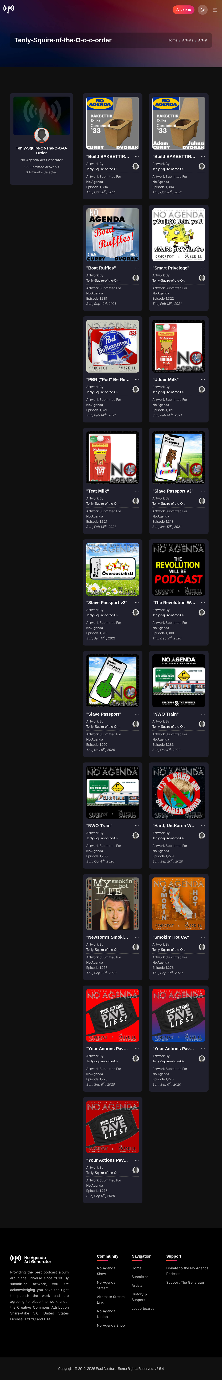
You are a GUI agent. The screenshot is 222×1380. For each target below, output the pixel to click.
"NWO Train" (165, 714)
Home (172, 40)
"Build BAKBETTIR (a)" (110, 156)
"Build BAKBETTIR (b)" (176, 156)
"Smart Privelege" (170, 268)
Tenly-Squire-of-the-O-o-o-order (41, 150)
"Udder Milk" (165, 379)
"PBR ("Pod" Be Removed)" (114, 379)
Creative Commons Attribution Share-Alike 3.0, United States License (39, 1313)
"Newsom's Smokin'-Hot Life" (116, 937)
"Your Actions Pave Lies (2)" (181, 1048)
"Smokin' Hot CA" (170, 937)
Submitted (140, 1277)
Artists (187, 40)
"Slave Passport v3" (172, 491)
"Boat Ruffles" (101, 268)
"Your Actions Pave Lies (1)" (115, 1048)
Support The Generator (185, 1282)
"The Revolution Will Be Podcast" (187, 602)
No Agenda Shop (111, 1325)
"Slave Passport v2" (106, 602)
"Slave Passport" (103, 714)
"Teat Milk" (97, 491)
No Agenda (94, 182)
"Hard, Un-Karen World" (177, 825)
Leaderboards (143, 1308)
